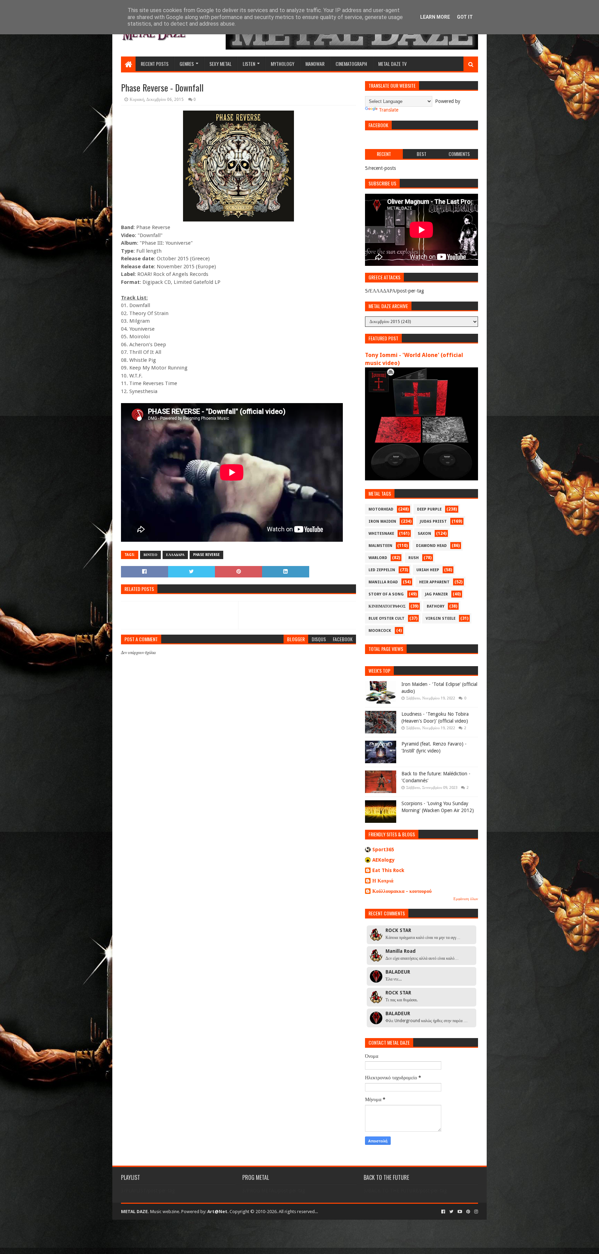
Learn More (435, 17)
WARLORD (377, 558)
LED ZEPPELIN (381, 570)
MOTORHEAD (380, 509)
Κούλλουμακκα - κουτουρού (402, 891)
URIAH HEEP (427, 570)
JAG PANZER (436, 594)
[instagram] (475, 1212)
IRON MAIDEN (382, 521)
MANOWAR (314, 63)
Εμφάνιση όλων (465, 899)
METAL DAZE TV (392, 63)
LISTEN (249, 63)
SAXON (424, 533)
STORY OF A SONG (386, 594)
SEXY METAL (220, 63)
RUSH (413, 558)
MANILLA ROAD (383, 582)
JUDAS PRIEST (433, 521)
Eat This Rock (388, 870)
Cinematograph (351, 63)
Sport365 (383, 849)
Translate (388, 110)
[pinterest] (468, 1212)
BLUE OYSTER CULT (386, 618)
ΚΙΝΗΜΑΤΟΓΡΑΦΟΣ (387, 606)
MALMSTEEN (380, 545)
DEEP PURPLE (429, 509)
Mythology (282, 63)
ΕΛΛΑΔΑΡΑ (175, 555)
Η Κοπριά (382, 880)
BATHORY (435, 606)
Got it (465, 17)
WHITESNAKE (381, 533)
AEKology (383, 860)
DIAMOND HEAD (431, 545)
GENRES (187, 63)
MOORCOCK (379, 630)
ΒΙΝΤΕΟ (150, 555)
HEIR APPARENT (434, 582)
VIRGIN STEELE (440, 618)
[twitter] (451, 1212)
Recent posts (154, 63)
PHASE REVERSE (206, 555)
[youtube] (459, 1212)
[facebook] (443, 1212)
